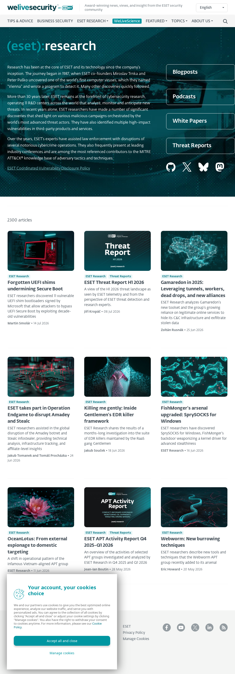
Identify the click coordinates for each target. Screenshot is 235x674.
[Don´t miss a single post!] (224, 627)
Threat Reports (192, 145)
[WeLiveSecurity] (43, 7)
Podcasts (184, 96)
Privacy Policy (134, 632)
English (206, 7)
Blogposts (185, 72)
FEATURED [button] (155, 21)
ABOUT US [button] (201, 21)
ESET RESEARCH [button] (91, 21)
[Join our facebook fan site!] (167, 627)
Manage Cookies (136, 639)
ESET (127, 626)
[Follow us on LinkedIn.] (209, 627)
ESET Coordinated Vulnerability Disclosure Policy (48, 168)
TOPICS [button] (178, 21)
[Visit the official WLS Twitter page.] (195, 627)
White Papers (190, 121)
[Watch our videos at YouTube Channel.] (181, 627)
